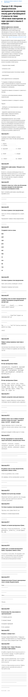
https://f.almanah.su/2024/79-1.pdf (17, 37)
